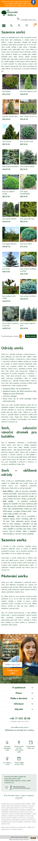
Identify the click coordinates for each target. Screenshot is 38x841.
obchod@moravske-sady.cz (29, 20)
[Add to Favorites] (26, 26)
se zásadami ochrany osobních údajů (12, 678)
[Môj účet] (19, 25)
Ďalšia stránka (31, 336)
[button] (4, 25)
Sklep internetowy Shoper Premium (19, 839)
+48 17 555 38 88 (19, 718)
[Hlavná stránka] (9, 13)
